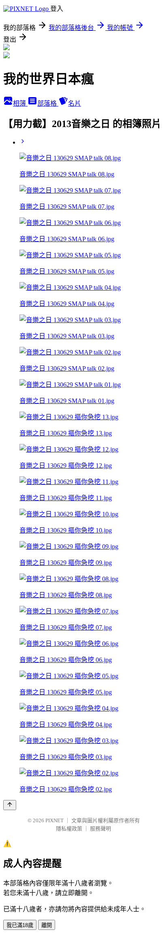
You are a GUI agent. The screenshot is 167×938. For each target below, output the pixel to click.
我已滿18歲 (19, 925)
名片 (74, 103)
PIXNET (54, 820)
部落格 (47, 103)
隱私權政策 (69, 829)
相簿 (20, 103)
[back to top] (9, 805)
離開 (46, 925)
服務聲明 (100, 829)
